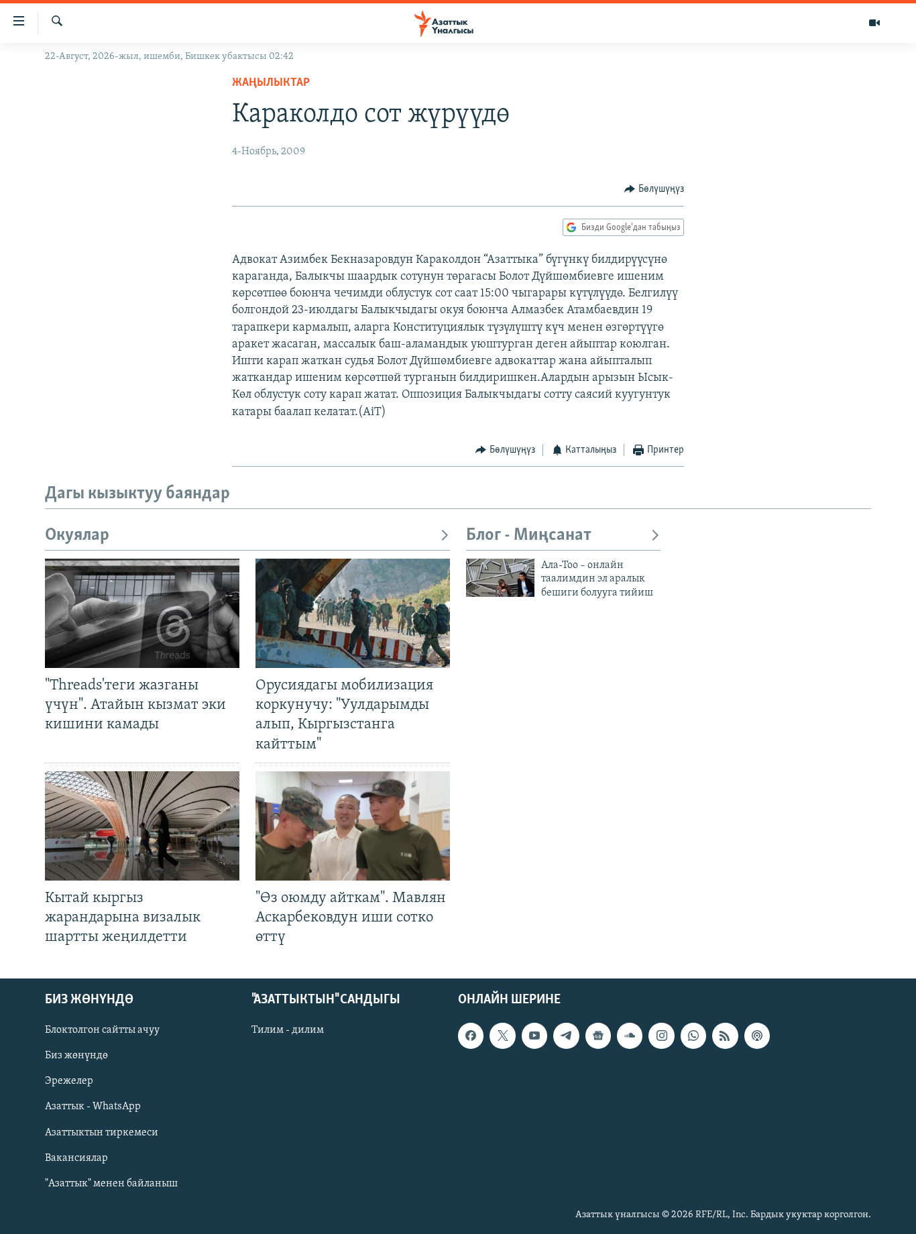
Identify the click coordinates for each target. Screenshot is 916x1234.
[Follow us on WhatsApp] (693, 1036)
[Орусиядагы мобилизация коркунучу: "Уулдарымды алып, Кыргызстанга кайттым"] (352, 613)
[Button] (654, 189)
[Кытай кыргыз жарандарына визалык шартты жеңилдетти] (142, 826)
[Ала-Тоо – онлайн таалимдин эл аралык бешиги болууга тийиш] (500, 578)
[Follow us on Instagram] (661, 1036)
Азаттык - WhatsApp (93, 1107)
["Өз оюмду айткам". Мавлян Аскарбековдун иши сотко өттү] (352, 826)
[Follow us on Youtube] (534, 1036)
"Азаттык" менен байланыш (111, 1183)
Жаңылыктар (271, 83)
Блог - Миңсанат (528, 535)
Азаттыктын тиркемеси (101, 1132)
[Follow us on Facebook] (470, 1036)
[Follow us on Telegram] (566, 1036)
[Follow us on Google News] (598, 1036)
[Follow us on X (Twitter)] (502, 1036)
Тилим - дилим (287, 1030)
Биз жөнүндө (76, 1056)
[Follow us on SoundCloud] (629, 1036)
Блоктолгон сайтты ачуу (102, 1030)
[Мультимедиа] (874, 22)
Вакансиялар (76, 1158)
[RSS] (725, 1036)
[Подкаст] (757, 1036)
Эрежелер (69, 1081)
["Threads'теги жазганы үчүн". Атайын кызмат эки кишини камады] (142, 613)
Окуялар (77, 535)
